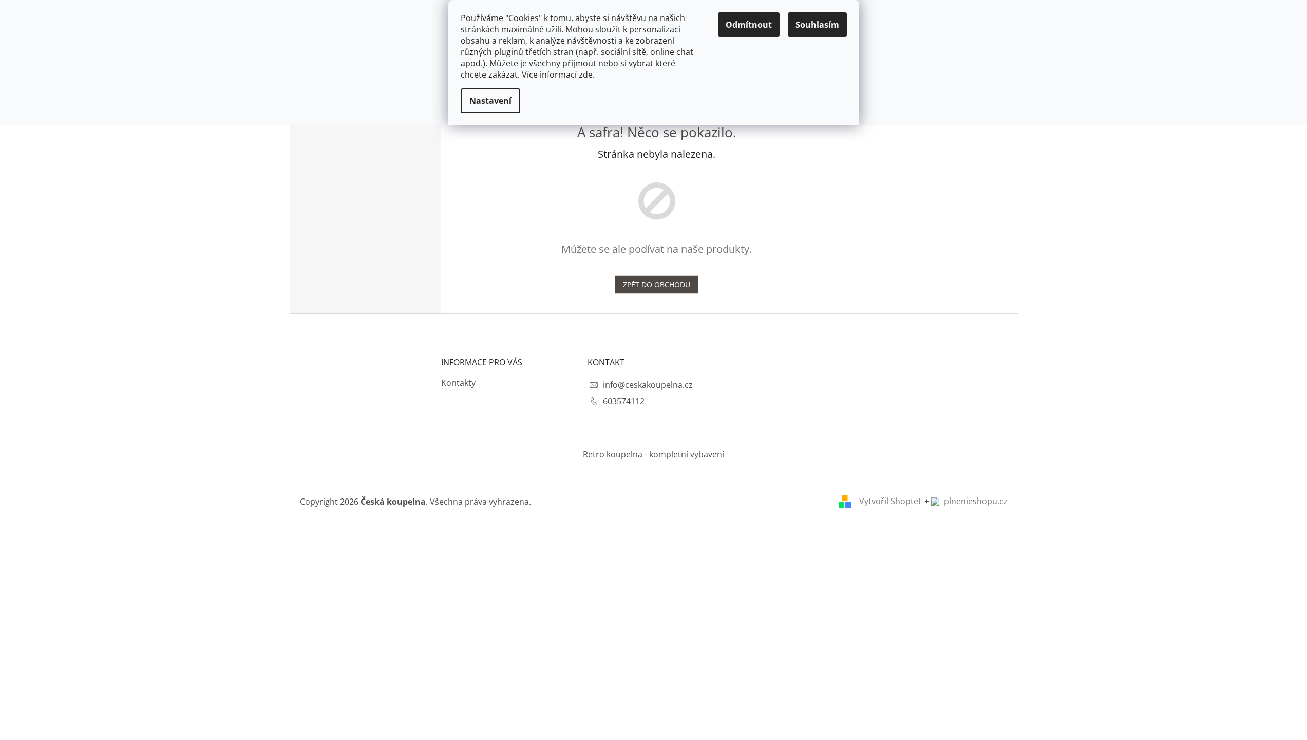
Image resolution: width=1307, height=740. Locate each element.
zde (586, 74)
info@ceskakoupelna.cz (648, 385)
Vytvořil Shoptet (890, 501)
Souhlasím (817, 24)
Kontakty (458, 382)
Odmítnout (749, 24)
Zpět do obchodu (656, 284)
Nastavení (490, 100)
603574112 (624, 401)
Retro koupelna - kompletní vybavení (653, 454)
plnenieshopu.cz (975, 501)
